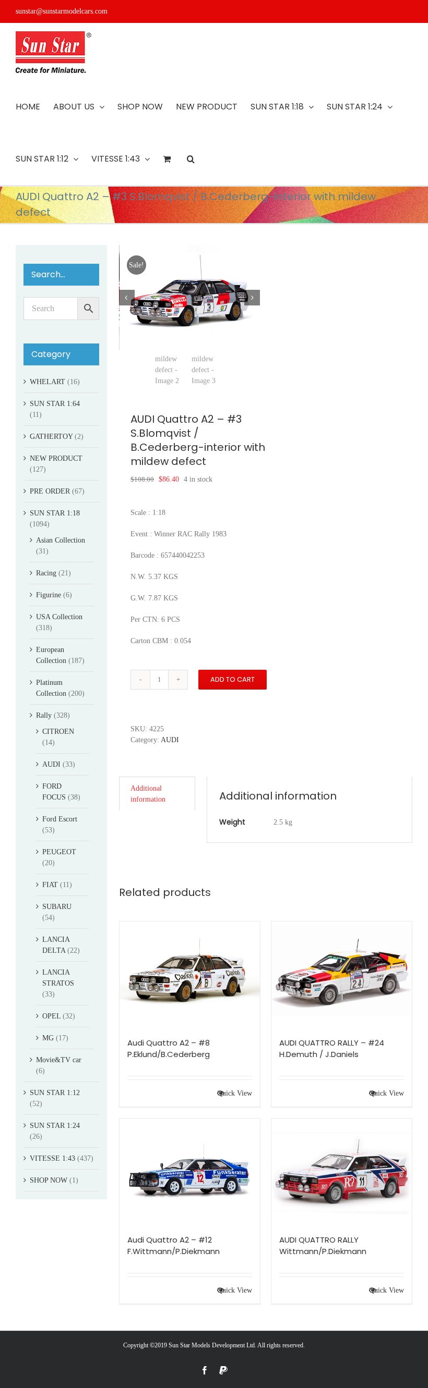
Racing (46, 573)
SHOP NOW (48, 1180)
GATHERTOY (51, 436)
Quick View (234, 1093)
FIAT (50, 885)
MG (48, 1038)
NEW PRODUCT (56, 458)
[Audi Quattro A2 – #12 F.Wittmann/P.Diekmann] (190, 1171)
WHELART (47, 382)
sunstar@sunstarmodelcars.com (62, 11)
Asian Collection (60, 540)
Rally (44, 715)
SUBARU (57, 907)
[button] (191, 159)
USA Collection (59, 617)
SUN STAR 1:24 (55, 1125)
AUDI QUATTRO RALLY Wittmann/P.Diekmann (322, 1245)
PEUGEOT (59, 852)
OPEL (51, 1016)
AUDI (170, 740)
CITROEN (58, 731)
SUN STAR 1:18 (55, 513)
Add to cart (232, 679)
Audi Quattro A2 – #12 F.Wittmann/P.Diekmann (173, 1245)
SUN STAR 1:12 (55, 1093)
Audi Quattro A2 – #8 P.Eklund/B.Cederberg (168, 1048)
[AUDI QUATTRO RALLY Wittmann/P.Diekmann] (341, 1171)
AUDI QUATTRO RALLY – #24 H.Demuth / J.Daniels (331, 1048)
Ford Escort (59, 819)
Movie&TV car (58, 1060)
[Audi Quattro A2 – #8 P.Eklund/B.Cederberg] (190, 974)
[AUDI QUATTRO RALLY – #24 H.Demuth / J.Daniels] (341, 974)
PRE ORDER (50, 491)
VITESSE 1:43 (52, 1158)
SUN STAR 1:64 (55, 404)
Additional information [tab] (147, 793)
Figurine (48, 595)
